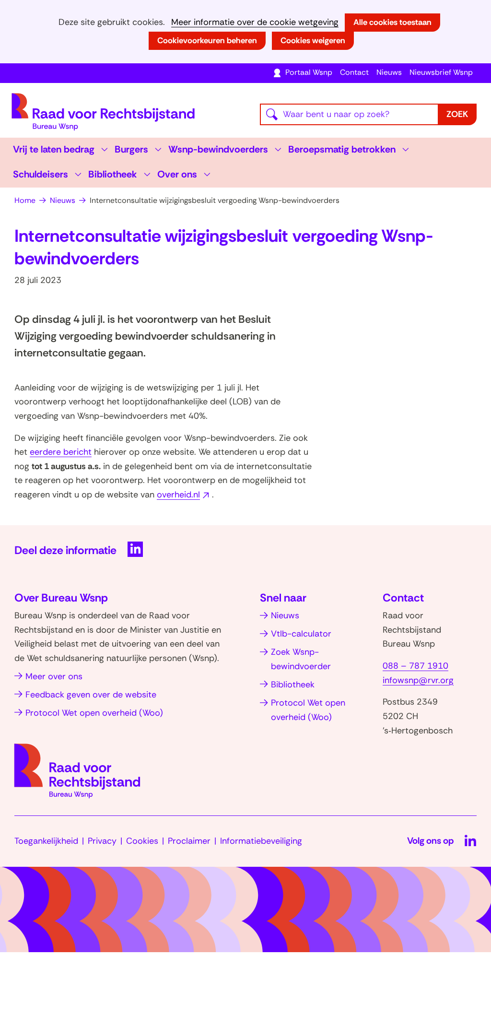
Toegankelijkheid (46, 841)
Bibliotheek (112, 174)
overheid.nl (184, 494)
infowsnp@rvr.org (418, 680)
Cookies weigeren (313, 40)
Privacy (102, 841)
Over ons (177, 174)
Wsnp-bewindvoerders (218, 149)
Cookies (142, 841)
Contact (354, 72)
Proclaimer (189, 841)
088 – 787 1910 (415, 666)
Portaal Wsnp (308, 72)
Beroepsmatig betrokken (342, 149)
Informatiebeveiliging (261, 841)
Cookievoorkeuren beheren (207, 40)
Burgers (131, 149)
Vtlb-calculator (301, 633)
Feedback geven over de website (90, 694)
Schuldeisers (40, 174)
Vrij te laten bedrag (53, 149)
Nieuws (389, 72)
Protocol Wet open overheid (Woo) (94, 713)
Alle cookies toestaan (392, 22)
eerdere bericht (61, 452)
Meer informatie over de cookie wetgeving (255, 22)
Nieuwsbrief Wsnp (441, 72)
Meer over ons (53, 676)
